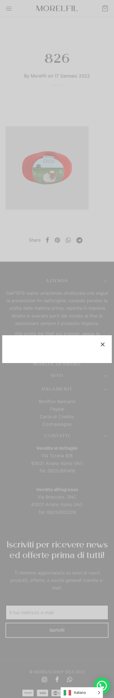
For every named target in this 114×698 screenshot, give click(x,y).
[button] (102, 685)
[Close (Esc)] (103, 344)
